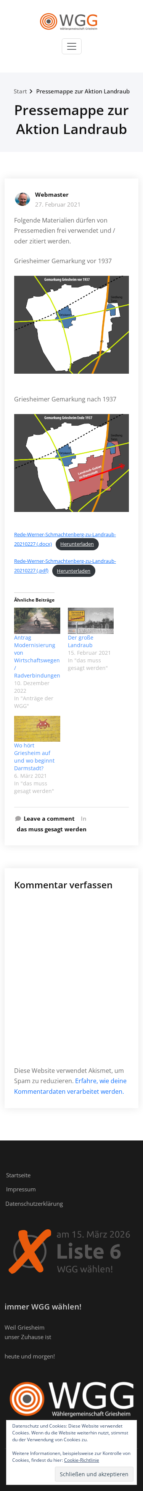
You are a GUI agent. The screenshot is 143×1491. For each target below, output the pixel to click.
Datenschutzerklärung (34, 1203)
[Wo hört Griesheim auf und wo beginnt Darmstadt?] (37, 729)
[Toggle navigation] (72, 46)
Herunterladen (77, 543)
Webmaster (52, 194)
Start (20, 91)
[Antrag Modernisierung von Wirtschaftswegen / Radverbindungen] (37, 621)
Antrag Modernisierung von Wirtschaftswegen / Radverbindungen (37, 656)
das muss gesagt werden (52, 829)
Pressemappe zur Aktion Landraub (83, 91)
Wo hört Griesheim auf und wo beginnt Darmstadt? (34, 757)
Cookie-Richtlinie (81, 1460)
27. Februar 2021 (58, 204)
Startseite (18, 1175)
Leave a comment (49, 818)
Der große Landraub (80, 641)
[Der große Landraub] (91, 621)
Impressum (21, 1189)
